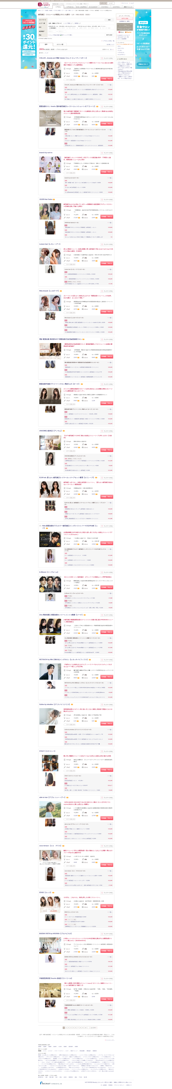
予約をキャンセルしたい (124, 75)
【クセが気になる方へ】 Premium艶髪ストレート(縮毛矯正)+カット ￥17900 (83, 647)
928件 (75, 767)
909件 (75, 400)
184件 (75, 862)
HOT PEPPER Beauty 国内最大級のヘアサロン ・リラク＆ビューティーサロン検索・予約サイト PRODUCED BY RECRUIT (44, 5)
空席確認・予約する (106, 78)
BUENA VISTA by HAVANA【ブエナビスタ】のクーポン (78, 956)
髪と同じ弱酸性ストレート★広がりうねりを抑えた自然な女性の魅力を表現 (87, 756)
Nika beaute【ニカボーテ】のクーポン (74, 317)
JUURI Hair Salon (45, 199)
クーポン (120, 50)
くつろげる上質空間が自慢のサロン (84, 1063)
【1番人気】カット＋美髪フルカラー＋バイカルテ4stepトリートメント (82, 135)
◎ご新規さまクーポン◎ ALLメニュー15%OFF (76, 785)
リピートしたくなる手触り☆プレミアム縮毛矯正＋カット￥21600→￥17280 (83, 1014)
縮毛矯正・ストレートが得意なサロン (61, 1058)
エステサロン (116, 7)
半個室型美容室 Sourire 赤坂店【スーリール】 (56, 978)
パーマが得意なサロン (106, 1056)
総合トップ (40, 10)
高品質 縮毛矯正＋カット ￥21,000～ (74, 780)
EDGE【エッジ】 (45, 892)
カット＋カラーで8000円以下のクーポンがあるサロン (94, 1067)
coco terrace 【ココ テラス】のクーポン (75, 870)
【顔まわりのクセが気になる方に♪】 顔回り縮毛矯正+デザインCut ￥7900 (83, 885)
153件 (75, 169)
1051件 (94, 633)
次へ (111, 49)
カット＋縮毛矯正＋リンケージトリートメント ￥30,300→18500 (81, 414)
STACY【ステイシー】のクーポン (73, 775)
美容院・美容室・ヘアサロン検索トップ (54, 10)
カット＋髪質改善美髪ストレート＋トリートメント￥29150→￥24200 (82, 278)
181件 (75, 261)
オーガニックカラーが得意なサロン (91, 1056)
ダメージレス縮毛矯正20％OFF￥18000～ (75, 921)
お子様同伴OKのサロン (61, 1067)
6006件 (76, 76)
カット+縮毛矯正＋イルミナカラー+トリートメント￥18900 (79, 565)
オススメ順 (60, 44)
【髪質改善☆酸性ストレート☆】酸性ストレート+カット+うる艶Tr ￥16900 (83, 875)
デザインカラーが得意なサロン (53, 1056)
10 (85, 1027)
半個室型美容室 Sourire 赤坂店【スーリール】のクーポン (79, 1005)
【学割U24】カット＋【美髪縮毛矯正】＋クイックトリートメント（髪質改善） (84, 145)
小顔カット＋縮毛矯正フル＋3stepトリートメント (77, 966)
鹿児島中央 (40, 1077)
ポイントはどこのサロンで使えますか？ (125, 68)
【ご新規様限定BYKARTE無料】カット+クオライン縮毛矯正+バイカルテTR (83, 372)
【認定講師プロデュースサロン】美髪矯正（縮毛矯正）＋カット (80, 227)
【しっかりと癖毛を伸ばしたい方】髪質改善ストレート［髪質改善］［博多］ (84, 94)
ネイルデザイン (121, 54)
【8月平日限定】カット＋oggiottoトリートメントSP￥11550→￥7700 (82, 283)
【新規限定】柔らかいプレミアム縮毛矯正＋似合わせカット (80, 509)
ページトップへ (110, 1040)
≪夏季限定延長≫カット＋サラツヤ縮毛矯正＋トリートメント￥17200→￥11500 (85, 460)
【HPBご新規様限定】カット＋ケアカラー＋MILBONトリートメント (81, 518)
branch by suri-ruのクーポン (72, 177)
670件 (93, 169)
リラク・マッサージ (58, 1050)
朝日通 (85, 1077)
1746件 (76, 952)
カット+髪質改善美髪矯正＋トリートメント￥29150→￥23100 (80, 274)
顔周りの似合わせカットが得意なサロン (68, 1055)
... (88, 1027)
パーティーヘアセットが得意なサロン (80, 1069)
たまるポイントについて (124, 35)
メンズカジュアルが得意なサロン (71, 1071)
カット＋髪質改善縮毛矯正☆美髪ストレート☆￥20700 (78, 961)
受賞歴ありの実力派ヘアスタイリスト (89, 1065)
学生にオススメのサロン (74, 1067)
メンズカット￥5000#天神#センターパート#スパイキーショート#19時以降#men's (85, 692)
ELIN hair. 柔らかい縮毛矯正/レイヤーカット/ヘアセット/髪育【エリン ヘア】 (67, 477)
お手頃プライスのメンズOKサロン (89, 1071)
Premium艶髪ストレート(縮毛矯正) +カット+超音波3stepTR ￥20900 (82, 652)
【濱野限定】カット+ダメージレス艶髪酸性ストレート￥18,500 (80, 926)
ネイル (44, 1050)
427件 (75, 309)
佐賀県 (44, 1046)
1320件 (94, 952)
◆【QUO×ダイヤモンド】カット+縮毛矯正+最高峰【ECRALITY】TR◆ (82, 744)
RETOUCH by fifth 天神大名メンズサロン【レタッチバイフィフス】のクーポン (84, 682)
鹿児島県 (71, 1046)
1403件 (76, 494)
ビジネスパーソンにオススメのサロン (53, 1071)
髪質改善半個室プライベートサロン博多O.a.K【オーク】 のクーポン (81, 409)
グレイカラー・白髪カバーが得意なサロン (71, 1056)
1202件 (94, 678)
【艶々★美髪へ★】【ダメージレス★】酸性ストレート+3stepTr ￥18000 (83, 182)
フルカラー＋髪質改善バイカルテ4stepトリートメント (78, 140)
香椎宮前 (71, 1077)
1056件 (94, 544)
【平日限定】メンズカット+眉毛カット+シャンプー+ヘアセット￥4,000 (82, 602)
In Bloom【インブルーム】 (49, 572)
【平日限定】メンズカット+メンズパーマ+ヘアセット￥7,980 (80, 598)
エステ (66, 1050)
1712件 (76, 217)
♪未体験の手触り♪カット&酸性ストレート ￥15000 (77, 828)
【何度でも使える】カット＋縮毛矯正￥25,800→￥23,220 (79, 423)
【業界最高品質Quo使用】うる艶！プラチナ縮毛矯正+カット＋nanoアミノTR (84, 734)
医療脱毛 (95, 1050)
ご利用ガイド (129, 1085)
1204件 (76, 447)
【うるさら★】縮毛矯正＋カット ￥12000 (75, 187)
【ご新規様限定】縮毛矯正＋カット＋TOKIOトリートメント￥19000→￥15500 (84, 327)
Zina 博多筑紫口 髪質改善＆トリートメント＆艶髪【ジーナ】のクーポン (82, 638)
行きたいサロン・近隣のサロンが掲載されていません (125, 65)
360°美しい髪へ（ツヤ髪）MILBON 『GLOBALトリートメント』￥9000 (82, 790)
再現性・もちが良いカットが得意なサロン (47, 1055)
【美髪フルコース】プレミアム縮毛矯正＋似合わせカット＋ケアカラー (82, 513)
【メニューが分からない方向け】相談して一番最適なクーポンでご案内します (84, 237)
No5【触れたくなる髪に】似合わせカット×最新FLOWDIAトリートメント (83, 99)
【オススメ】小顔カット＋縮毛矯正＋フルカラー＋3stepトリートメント (82, 971)
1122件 (76, 815)
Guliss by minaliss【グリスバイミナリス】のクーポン (78, 729)
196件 (93, 261)
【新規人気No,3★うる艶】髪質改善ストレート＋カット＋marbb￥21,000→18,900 (85, 322)
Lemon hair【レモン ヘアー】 (50, 244)
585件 (93, 124)
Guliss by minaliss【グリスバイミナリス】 (55, 704)
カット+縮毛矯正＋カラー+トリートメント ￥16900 (78, 560)
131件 (75, 588)
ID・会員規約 (104, 1085)
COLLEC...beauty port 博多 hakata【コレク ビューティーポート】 (63, 58)
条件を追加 (109, 35)
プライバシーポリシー (119, 1085)
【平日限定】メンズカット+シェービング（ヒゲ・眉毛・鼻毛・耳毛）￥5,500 (84, 607)
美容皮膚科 (82, 1050)
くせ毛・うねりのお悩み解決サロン (75, 1062)
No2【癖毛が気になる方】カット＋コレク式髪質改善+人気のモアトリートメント (84, 89)
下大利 (80, 1077)
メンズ (110, 3)
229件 (93, 217)
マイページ (125, 3)
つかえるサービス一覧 (123, 37)
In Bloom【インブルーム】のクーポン (74, 593)
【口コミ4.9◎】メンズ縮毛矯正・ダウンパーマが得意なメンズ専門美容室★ (88, 577)
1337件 (76, 124)
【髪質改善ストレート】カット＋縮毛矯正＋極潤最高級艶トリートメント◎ (83, 376)
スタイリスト (121, 48)
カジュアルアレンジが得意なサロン (99, 1069)
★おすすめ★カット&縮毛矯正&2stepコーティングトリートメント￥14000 (83, 833)
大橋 (46, 1077)
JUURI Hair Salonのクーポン (72, 222)
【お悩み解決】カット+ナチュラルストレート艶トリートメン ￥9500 (82, 465)
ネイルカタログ (93, 7)
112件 (93, 400)
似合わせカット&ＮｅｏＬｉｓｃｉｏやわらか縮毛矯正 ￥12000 (80, 838)
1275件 (94, 815)
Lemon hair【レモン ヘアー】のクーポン (75, 269)
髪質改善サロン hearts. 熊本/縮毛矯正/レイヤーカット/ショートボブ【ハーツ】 (67, 106)
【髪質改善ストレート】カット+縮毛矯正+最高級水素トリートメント (82, 367)
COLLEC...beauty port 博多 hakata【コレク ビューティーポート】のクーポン (84, 84)
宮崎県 (65, 1046)
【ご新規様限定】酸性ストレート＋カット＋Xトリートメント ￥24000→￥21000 (84, 332)
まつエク (50, 1050)
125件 (93, 588)
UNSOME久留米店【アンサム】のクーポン (75, 456)
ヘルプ (132, 3)
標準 (46, 44)
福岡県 (39, 1046)
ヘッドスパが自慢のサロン (91, 1058)
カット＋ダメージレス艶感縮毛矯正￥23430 (75, 916)
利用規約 (110, 1085)
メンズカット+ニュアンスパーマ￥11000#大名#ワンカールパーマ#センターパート (85, 697)
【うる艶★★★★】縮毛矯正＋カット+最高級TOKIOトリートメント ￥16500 (84, 192)
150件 (93, 767)
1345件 (76, 996)
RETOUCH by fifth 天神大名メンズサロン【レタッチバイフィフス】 (63, 659)
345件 (93, 447)
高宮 (56, 1077)
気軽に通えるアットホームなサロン (66, 1063)
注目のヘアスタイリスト (73, 1065)
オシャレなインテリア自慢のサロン (102, 1063)
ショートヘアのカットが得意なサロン (87, 1055)
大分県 (60, 1046)
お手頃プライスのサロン (64, 1069)
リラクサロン (104, 7)
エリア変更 (67, 23)
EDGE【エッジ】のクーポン (72, 912)
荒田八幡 (51, 1077)
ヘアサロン (58, 7)
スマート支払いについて (124, 62)
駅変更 (76, 23)
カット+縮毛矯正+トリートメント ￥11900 (75, 555)
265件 (93, 907)
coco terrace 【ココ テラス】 (50, 846)
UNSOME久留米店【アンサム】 (50, 431)
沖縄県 (76, 1046)
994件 (75, 678)
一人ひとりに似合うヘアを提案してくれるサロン (82, 1060)
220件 (75, 357)
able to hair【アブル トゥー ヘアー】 (52, 797)
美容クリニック (128, 7)
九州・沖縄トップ (69, 10)
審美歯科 (89, 1050)
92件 (93, 76)
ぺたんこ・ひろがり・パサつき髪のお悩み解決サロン (53, 1062)
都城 (76, 1077)
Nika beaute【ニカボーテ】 (49, 291)
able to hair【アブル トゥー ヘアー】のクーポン (77, 824)
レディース (103, 3)
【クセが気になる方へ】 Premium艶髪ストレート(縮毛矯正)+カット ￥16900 (83, 642)
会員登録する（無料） (124, 21)
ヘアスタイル (69, 7)
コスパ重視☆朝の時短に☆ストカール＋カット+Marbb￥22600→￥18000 (83, 1019)
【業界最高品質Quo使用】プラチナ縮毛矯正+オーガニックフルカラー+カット (84, 739)
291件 (75, 544)
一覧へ (110, 85)
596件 (93, 357)
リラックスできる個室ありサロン (48, 1063)
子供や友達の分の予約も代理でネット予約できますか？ (125, 72)
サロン (119, 46)
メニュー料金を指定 (54, 35)
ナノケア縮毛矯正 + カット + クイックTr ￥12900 (77, 880)
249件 (93, 862)
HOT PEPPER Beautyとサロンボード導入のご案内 (98, 1082)
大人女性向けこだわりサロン (47, 1067)
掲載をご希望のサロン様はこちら (123, 1082)
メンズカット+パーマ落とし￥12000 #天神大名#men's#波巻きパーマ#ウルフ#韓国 (85, 687)
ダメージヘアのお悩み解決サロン (92, 1062)
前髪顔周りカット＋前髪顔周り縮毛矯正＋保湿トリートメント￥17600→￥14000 (85, 418)
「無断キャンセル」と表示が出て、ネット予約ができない (125, 77)
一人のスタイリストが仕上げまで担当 (57, 1065)
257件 (75, 907)
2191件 (76, 633)
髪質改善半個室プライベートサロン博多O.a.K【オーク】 (59, 384)
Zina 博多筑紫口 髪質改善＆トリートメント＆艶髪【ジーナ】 (61, 615)
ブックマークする (108, 58)
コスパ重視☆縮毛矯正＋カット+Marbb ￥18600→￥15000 (79, 1009)
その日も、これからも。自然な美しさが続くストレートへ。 (82, 897)
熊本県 (54, 1046)
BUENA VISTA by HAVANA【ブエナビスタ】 (55, 933)
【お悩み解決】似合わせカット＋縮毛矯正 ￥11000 (77, 470)
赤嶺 (61, 1077)
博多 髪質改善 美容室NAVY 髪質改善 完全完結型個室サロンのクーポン (82, 362)
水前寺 (65, 1077)
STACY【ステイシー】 (47, 751)
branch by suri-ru (45, 152)
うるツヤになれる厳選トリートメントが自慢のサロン (57, 1060)
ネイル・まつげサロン (81, 7)
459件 (93, 309)
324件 (93, 996)
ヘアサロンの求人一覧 (108, 41)
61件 (75, 721)
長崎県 (49, 1046)
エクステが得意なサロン (77, 1058)
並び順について (110, 44)
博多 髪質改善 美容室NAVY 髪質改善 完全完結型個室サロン (60, 339)
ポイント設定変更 (122, 38)
